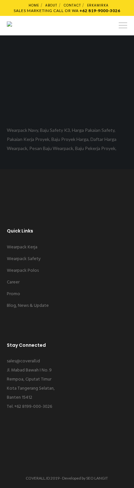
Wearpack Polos (23, 270)
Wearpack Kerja (22, 247)
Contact (72, 5)
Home (34, 5)
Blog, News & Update (28, 305)
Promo (13, 294)
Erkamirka (98, 5)
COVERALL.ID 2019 (43, 478)
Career (13, 282)
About (51, 5)
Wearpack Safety (24, 259)
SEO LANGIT (97, 478)
